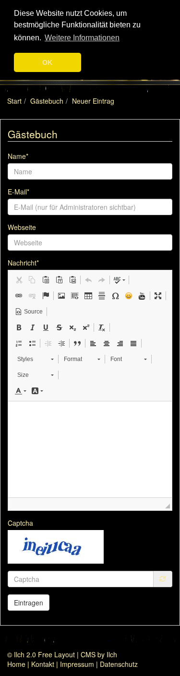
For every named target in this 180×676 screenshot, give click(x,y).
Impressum (77, 664)
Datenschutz (119, 664)
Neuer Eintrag (93, 101)
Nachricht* (23, 262)
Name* (18, 156)
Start (14, 101)
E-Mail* (18, 191)
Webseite (22, 227)
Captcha (20, 523)
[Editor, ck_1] (90, 449)
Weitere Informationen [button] (82, 38)
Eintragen (28, 602)
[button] (18, 280)
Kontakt (42, 664)
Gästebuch (46, 101)
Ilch (112, 654)
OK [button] (47, 62)
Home (16, 664)
